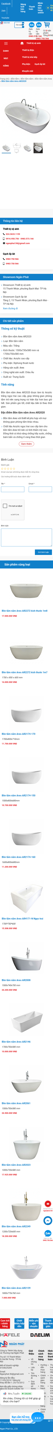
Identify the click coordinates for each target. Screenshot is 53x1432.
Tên (3, 484)
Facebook (5, 3)
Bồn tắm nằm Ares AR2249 (16, 1226)
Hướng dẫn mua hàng (43, 1368)
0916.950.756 (12, 239)
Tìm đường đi (34, 1375)
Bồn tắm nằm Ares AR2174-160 (18, 857)
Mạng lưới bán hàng (23, 8)
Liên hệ (33, 1368)
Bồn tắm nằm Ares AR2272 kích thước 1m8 (24, 610)
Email (31, 484)
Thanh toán (32, 7)
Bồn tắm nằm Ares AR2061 (16, 1103)
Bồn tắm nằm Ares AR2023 (16, 1164)
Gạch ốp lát (40, 64)
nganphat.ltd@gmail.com (18, 243)
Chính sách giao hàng (43, 1379)
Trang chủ (22, 43)
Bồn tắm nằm (27, 79)
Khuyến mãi (27, 71)
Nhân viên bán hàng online (41, 8)
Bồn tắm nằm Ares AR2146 (16, 1041)
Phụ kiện (26, 64)
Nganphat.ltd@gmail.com (12, 1374)
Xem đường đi (10, 308)
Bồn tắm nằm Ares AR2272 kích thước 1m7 (24, 672)
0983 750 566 (12, 259)
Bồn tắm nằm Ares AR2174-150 (18, 795)
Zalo (3, 10)
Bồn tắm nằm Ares (43, 79)
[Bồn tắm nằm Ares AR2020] (6, 148)
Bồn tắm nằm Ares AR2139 (16, 1288)
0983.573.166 (27, 239)
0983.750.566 (48, 1239)
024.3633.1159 (13, 234)
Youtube (5, 18)
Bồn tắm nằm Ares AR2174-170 (18, 734)
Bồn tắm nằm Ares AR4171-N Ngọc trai (22, 918)
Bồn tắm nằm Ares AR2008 (16, 980)
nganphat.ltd (47, 1210)
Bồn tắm (15, 79)
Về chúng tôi (34, 1361)
